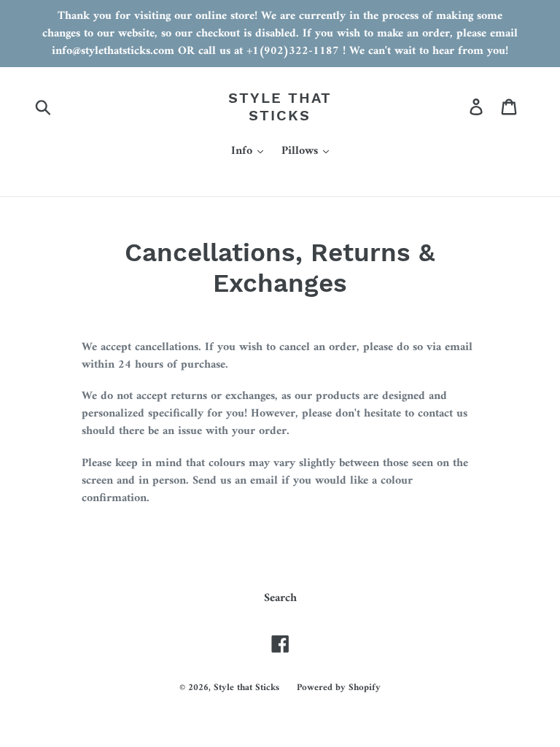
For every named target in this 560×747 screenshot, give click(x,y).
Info (243, 151)
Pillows (301, 151)
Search (280, 598)
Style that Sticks (280, 106)
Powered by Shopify (339, 687)
